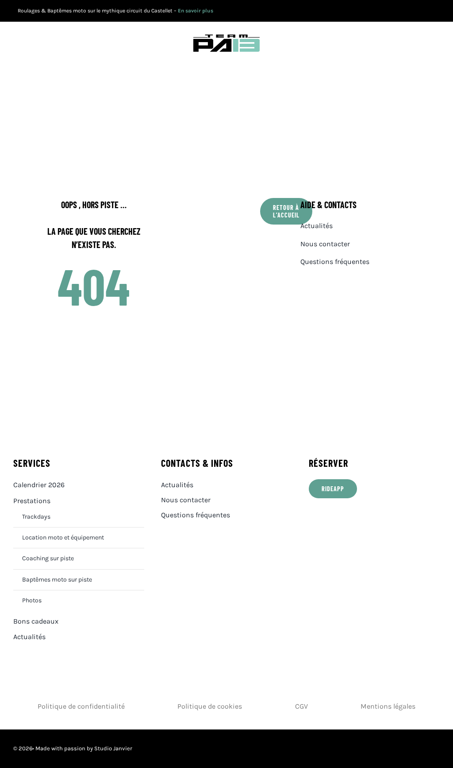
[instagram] (423, 11)
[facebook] (396, 11)
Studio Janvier (113, 748)
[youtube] (409, 11)
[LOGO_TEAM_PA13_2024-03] (226, 38)
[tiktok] (437, 11)
